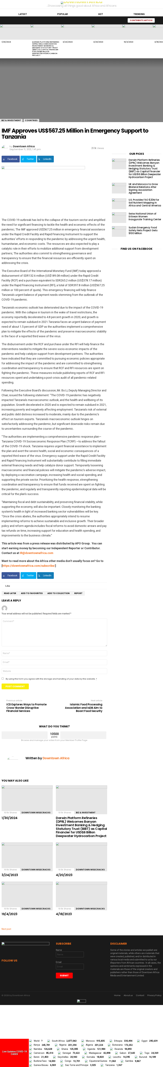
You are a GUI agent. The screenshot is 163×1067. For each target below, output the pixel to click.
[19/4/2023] (137, 32)
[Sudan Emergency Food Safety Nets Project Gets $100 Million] (119, 231)
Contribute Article (141, 20)
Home (117, 995)
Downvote (83, 735)
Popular (62, 14)
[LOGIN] (158, 20)
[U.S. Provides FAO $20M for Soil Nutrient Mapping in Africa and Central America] (119, 203)
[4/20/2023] (107, 32)
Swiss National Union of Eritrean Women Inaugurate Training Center (145, 216)
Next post (6, 929)
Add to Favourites (32, 593)
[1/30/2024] (15, 32)
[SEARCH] (121, 20)
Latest (22, 14)
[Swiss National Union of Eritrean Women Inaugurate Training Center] (119, 217)
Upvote (25, 735)
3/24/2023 (68, 42)
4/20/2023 (98, 42)
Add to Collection (58, 593)
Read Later (10, 593)
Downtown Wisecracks (36, 812)
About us (128, 995)
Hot (100, 14)
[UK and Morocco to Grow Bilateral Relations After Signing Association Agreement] (119, 188)
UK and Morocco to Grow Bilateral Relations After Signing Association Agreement (143, 188)
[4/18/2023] (81, 896)
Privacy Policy (154, 995)
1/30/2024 (6, 42)
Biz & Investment (86, 812)
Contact (140, 995)
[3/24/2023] (76, 32)
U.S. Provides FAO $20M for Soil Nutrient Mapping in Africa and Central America (145, 202)
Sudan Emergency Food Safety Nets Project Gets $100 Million (143, 230)
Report (78, 593)
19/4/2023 (128, 42)
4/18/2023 (64, 914)
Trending (139, 14)
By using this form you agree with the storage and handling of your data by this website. (51, 679)
